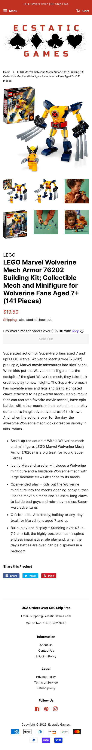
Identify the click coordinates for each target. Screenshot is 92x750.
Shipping (10, 320)
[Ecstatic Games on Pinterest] (46, 709)
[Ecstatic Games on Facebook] (37, 709)
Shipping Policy (46, 656)
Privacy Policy (46, 676)
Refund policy (46, 688)
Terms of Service (46, 682)
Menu (12, 11)
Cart (85, 11)
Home (6, 72)
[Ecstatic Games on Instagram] (55, 709)
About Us (46, 645)
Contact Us (46, 650)
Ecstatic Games (59, 724)
